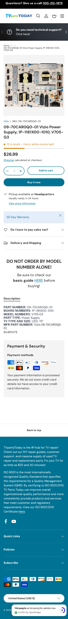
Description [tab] (12, 298)
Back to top (34, 430)
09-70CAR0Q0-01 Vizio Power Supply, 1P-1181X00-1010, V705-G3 (31, 49)
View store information (22, 203)
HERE (38, 280)
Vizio (6, 121)
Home (7, 46)
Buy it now (34, 182)
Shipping (9, 160)
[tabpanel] (34, 320)
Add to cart (46, 170)
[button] (54, 16)
